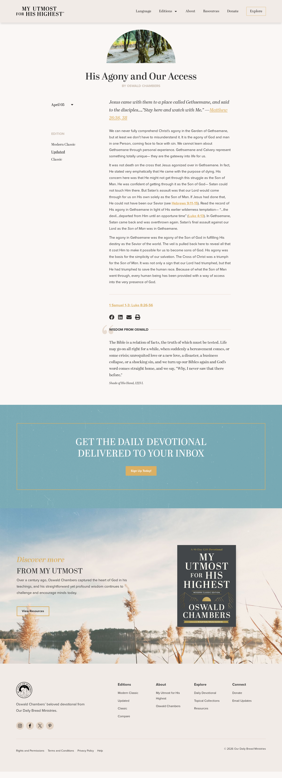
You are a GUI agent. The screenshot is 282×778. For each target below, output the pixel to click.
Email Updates (241, 700)
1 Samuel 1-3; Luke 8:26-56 (131, 305)
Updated (123, 700)
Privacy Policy (86, 750)
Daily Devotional (205, 693)
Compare (124, 716)
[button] (111, 317)
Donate (232, 11)
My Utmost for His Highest (168, 695)
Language (143, 11)
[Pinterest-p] (50, 726)
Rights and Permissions (30, 750)
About (190, 11)
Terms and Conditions (61, 750)
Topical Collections (206, 700)
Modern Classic (128, 693)
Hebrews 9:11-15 (185, 203)
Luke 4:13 (196, 215)
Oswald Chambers (168, 706)
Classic (122, 708)
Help (100, 750)
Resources (211, 11)
